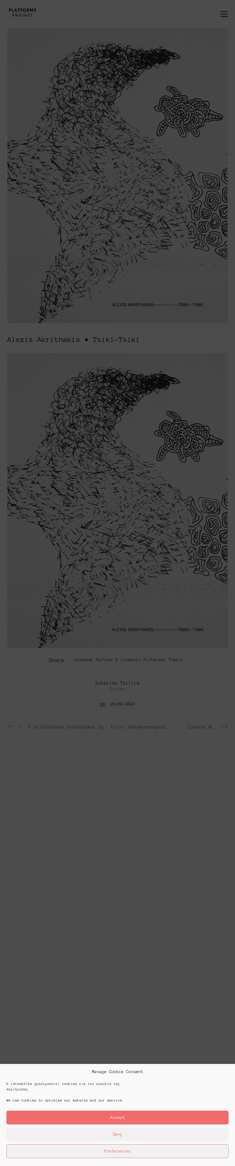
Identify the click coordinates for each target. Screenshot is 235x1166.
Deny (117, 1134)
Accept (117, 1117)
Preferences (117, 1151)
